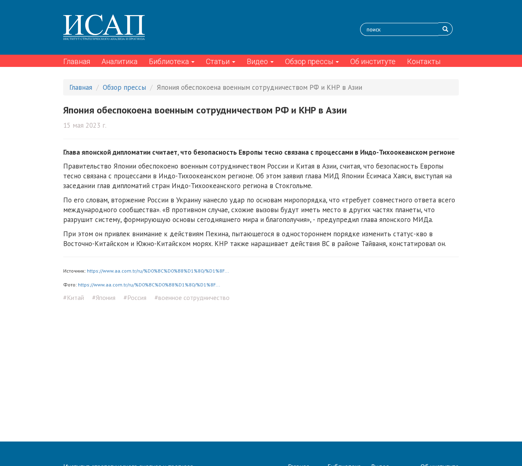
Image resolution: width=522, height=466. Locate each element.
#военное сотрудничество (192, 297)
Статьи (218, 61)
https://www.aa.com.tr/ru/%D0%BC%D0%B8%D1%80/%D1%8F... (158, 271)
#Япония (103, 297)
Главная (76, 61)
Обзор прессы (310, 61)
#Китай (73, 297)
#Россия (135, 297)
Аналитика (119, 61)
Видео (258, 61)
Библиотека (169, 61)
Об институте (373, 61)
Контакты (423, 61)
